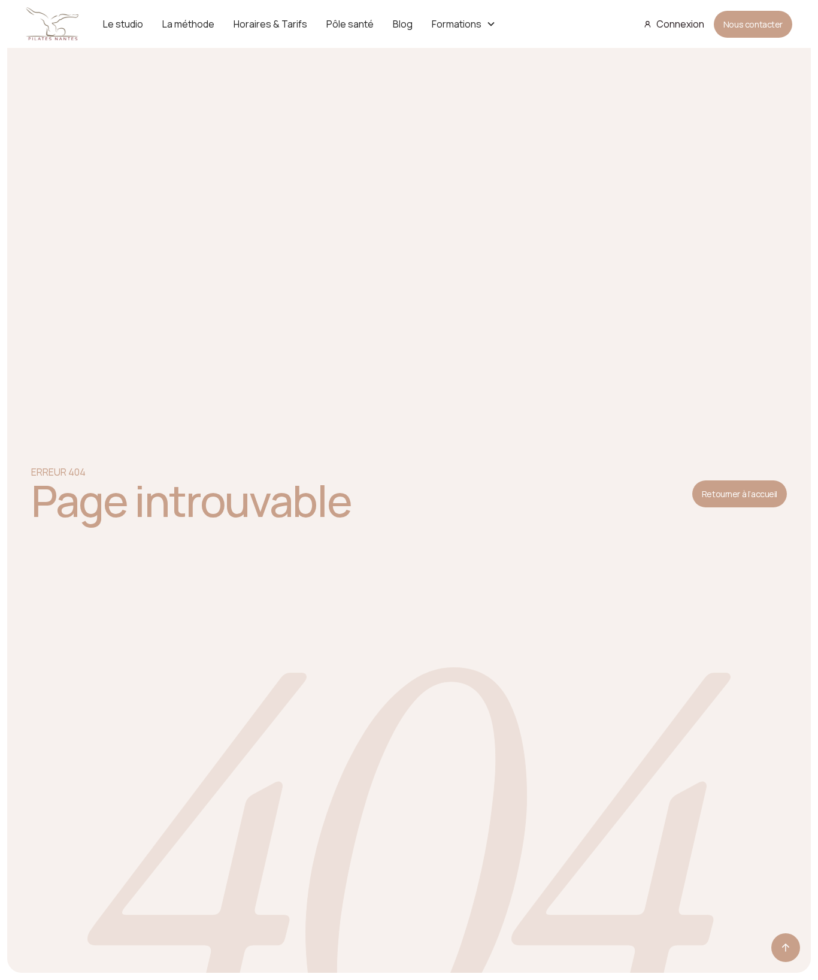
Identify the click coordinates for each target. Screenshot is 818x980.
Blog (403, 24)
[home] (52, 24)
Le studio (123, 24)
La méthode (188, 24)
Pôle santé (350, 24)
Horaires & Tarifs (270, 24)
